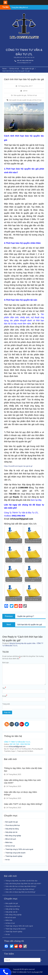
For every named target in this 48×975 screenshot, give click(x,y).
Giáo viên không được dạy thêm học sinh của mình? (23, 883)
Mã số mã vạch (10, 839)
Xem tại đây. (36, 500)
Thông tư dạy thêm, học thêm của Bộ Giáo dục (21, 881)
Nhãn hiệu (8, 842)
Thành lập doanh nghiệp (13, 856)
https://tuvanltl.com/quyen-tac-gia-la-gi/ (18, 466)
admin (25, 91)
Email (4, 696)
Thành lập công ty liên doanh (15, 853)
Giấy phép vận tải (11, 832)
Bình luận (5, 662)
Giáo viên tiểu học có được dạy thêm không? (20, 886)
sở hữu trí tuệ (36, 100)
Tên (4, 688)
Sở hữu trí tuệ (32, 95)
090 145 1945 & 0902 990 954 (25, 60)
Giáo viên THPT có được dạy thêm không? (23, 804)
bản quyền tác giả (15, 100)
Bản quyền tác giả (20, 95)
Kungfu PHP (38, 972)
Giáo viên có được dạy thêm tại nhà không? (20, 892)
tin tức (7, 859)
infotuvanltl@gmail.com (24, 62)
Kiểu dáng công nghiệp (13, 835)
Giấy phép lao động (12, 829)
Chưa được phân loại (12, 825)
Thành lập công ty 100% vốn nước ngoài (19, 849)
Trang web (6, 704)
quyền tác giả (26, 100)
